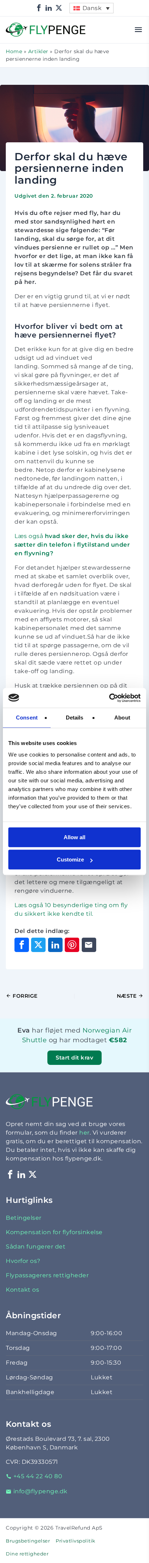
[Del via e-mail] (89, 945)
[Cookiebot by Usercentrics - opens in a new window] (109, 698)
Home (14, 51)
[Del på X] (38, 945)
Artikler (38, 51)
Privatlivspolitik (75, 1541)
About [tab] (122, 717)
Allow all (74, 837)
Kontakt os (22, 1289)
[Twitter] (59, 8)
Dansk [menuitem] (92, 8)
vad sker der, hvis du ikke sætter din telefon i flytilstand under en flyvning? (72, 545)
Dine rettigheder (27, 1554)
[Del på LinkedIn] (55, 945)
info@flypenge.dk (40, 1491)
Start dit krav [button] (74, 1057)
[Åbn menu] (139, 30)
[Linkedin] (48, 8)
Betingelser (24, 1217)
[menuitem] (91, 8)
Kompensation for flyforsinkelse (54, 1232)
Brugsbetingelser (28, 1541)
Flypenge (20, 26)
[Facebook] (39, 8)
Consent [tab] (27, 717)
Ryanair (107, 1049)
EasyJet (108, 1049)
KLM (97, 1049)
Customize (70, 859)
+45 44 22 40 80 (37, 1476)
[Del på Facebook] (21, 945)
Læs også (31, 536)
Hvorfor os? (23, 1261)
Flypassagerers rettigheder (47, 1275)
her (84, 1132)
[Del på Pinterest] (72, 945)
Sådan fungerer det (35, 1246)
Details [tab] (75, 717)
